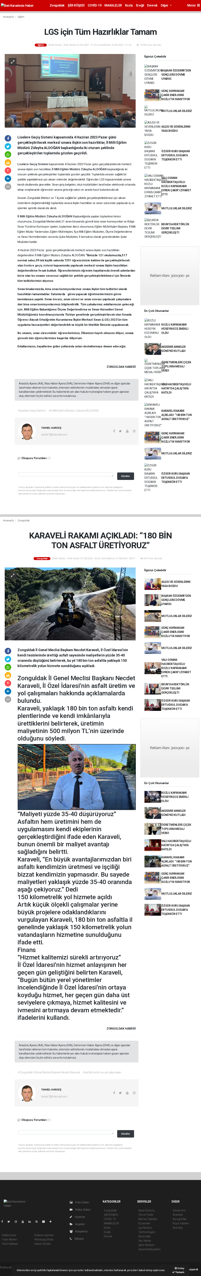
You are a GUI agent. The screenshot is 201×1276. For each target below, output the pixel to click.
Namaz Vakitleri (147, 1219)
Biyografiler (180, 1219)
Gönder (125, 476)
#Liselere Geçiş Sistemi (32, 410)
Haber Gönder (42, 1243)
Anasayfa (8, 16)
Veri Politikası (10, 1243)
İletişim (79, 1238)
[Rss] (38, 1221)
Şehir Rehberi (146, 1245)
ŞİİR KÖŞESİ (76, 5)
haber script (7, 1271)
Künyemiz (81, 1231)
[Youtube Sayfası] (24, 1221)
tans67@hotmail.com (54, 434)
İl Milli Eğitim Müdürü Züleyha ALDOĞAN (79, 169)
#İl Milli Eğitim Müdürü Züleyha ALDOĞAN (74, 410)
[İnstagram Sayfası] (17, 1221)
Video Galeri (82, 1209)
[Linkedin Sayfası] (31, 1221)
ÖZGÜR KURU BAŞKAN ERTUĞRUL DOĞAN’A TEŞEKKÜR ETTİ (175, 155)
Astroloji (178, 1227)
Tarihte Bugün (146, 1232)
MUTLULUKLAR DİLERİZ (176, 111)
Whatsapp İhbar (43, 1239)
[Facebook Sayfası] (3, 1221)
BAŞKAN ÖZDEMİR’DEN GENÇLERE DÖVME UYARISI (176, 74)
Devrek (152, 5)
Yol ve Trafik (145, 1214)
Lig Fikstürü (145, 1227)
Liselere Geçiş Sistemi (33, 164)
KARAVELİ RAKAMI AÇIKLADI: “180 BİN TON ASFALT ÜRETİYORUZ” (176, 415)
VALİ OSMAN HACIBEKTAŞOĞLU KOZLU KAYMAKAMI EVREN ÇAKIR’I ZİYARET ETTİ (176, 186)
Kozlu (129, 5)
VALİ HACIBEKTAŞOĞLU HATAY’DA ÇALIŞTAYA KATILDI (176, 388)
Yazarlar (79, 1216)
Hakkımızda (9, 1235)
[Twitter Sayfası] (10, 1221)
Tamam (179, 1272)
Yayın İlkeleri (9, 1239)
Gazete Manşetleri (149, 1249)
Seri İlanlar (144, 1240)
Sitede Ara (179, 1210)
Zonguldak (57, 5)
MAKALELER (113, 5)
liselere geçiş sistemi (39, 265)
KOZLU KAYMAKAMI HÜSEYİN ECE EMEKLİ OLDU (174, 328)
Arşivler (80, 1224)
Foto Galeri (82, 1202)
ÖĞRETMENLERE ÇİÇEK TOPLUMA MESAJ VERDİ (176, 366)
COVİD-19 (94, 5)
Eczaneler (144, 1223)
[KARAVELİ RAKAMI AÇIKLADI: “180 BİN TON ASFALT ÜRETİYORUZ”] (70, 603)
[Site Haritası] (45, 1221)
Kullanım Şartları (44, 1235)
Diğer (165, 5)
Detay (180, 1268)
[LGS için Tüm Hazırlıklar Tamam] (70, 90)
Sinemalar (144, 1236)
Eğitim (21, 16)
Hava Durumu (146, 1210)
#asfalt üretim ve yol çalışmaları (102, 1072)
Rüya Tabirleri (181, 1223)
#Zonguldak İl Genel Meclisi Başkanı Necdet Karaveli (49, 1072)
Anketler (178, 1214)
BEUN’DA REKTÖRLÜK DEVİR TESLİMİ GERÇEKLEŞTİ (175, 228)
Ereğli (140, 5)
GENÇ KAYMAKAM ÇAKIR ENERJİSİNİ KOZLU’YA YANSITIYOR (175, 95)
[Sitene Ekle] (52, 1221)
